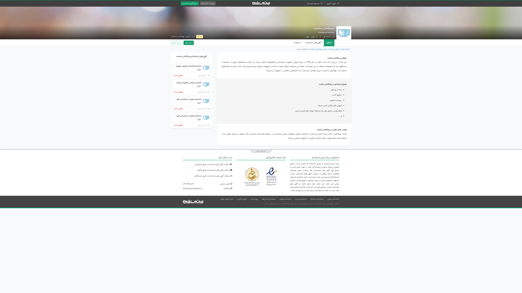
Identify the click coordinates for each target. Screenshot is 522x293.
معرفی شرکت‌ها (334, 49)
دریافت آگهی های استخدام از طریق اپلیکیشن (212, 164)
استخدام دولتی (333, 199)
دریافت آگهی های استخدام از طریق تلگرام (213, 170)
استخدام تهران (285, 199)
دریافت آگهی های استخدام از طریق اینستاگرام (212, 176)
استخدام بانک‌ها (317, 199)
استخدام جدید (301, 199)
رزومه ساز (254, 199)
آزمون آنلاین (242, 199)
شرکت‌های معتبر (226, 199)
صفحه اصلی (345, 49)
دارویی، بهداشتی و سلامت (180, 36)
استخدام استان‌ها (269, 199)
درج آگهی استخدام (189, 3)
